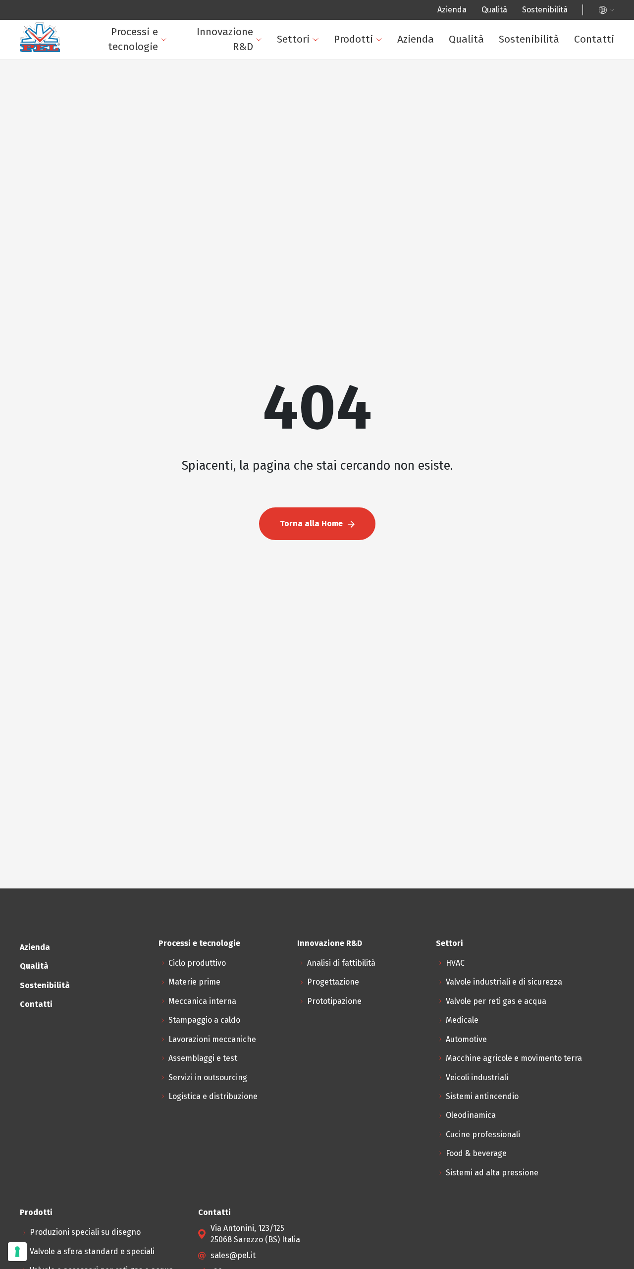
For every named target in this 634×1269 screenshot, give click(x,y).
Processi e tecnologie (133, 39)
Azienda (452, 9)
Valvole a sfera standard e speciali (241, 138)
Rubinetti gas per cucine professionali (248, 191)
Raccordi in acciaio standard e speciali (249, 217)
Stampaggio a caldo (204, 1020)
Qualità (494, 9)
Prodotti (353, 39)
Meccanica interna (202, 1001)
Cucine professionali (153, 350)
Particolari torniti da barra (227, 244)
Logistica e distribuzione (213, 1096)
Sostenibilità (545, 9)
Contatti (594, 39)
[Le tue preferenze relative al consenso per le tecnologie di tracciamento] (17, 1251)
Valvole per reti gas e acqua (496, 1001)
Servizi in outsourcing (207, 1077)
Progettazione (333, 982)
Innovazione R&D (225, 39)
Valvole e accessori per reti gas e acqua (251, 164)
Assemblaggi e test (202, 1058)
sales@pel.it (233, 1255)
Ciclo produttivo (197, 963)
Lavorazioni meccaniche (212, 1039)
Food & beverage (146, 376)
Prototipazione (334, 1001)
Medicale (462, 1020)
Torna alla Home (311, 523)
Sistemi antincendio (152, 297)
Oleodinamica (141, 323)
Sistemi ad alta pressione (162, 402)
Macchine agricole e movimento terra (514, 1058)
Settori (293, 39)
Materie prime (194, 982)
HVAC (455, 963)
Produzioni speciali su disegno (234, 111)
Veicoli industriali (147, 270)
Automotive (466, 1039)
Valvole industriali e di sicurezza (504, 982)
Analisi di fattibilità (341, 963)
